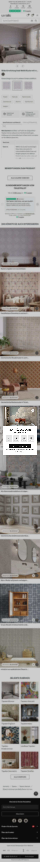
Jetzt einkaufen (20, 446)
